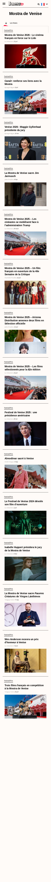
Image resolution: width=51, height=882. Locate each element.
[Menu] (4, 3)
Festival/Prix (8, 30)
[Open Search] (39, 4)
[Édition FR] (44, 4)
